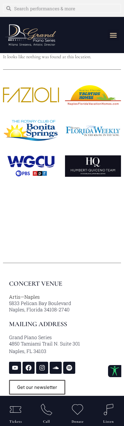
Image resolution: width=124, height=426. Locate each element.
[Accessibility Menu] (114, 371)
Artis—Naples (24, 297)
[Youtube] (15, 368)
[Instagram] (42, 368)
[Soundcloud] (56, 368)
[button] (113, 35)
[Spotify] (69, 368)
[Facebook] (29, 368)
